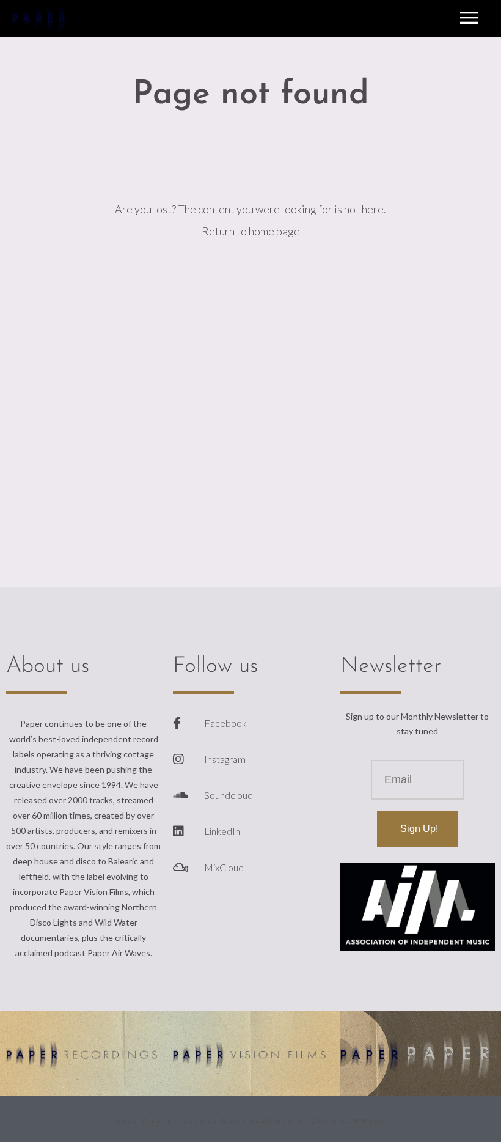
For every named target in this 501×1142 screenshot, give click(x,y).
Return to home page (251, 231)
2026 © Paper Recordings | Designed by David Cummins (251, 1120)
